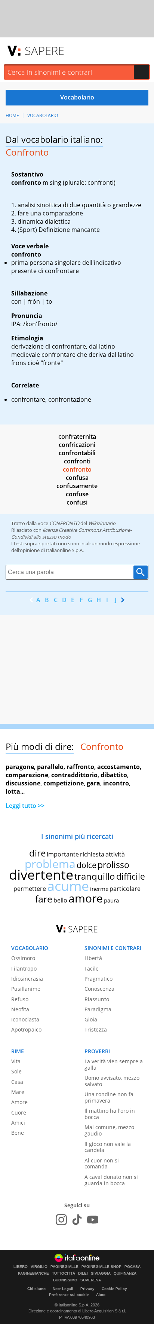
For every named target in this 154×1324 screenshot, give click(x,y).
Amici (18, 1122)
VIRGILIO (39, 1267)
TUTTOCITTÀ (63, 1273)
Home (12, 115)
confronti (77, 461)
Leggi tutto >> (25, 806)
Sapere (44, 50)
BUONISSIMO (65, 1280)
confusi (77, 502)
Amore (19, 1102)
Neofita (20, 1009)
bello (60, 900)
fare (43, 898)
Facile (91, 968)
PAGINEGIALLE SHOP (101, 1267)
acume (68, 886)
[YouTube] (93, 1220)
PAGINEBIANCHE (33, 1273)
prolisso (113, 865)
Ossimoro (23, 958)
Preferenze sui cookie (69, 1295)
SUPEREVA (90, 1280)
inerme (99, 888)
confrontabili (77, 453)
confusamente (77, 486)
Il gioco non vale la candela (107, 1147)
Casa (17, 1081)
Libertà (93, 958)
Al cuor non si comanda (101, 1163)
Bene (17, 1132)
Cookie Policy (114, 1289)
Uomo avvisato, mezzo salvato (111, 1081)
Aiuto (100, 1295)
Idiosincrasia (27, 978)
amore (85, 898)
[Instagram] (61, 1220)
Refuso (19, 999)
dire (37, 853)
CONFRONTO (64, 523)
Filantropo (24, 968)
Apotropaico (26, 1029)
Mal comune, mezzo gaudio (109, 1130)
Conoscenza (99, 988)
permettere (29, 889)
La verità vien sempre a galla (113, 1064)
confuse (77, 494)
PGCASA (132, 1267)
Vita (16, 1061)
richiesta (92, 854)
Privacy (87, 1289)
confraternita (77, 436)
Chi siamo (36, 1289)
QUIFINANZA (125, 1273)
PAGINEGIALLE (64, 1267)
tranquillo (94, 876)
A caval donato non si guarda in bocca (111, 1180)
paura (111, 900)
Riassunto (96, 999)
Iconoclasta (25, 1019)
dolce (86, 865)
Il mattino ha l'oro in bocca (109, 1114)
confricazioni (77, 445)
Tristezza (95, 1029)
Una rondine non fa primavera (108, 1097)
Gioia (90, 1019)
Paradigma (97, 1009)
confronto (77, 469)
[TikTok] (77, 1220)
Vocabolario (42, 115)
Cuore (18, 1112)
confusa (77, 477)
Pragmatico (98, 978)
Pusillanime (25, 988)
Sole (16, 1071)
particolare (125, 889)
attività (115, 854)
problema (50, 863)
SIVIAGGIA (101, 1273)
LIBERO (20, 1267)
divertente (41, 874)
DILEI (83, 1273)
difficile (130, 876)
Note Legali (63, 1289)
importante (63, 854)
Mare (17, 1091)
